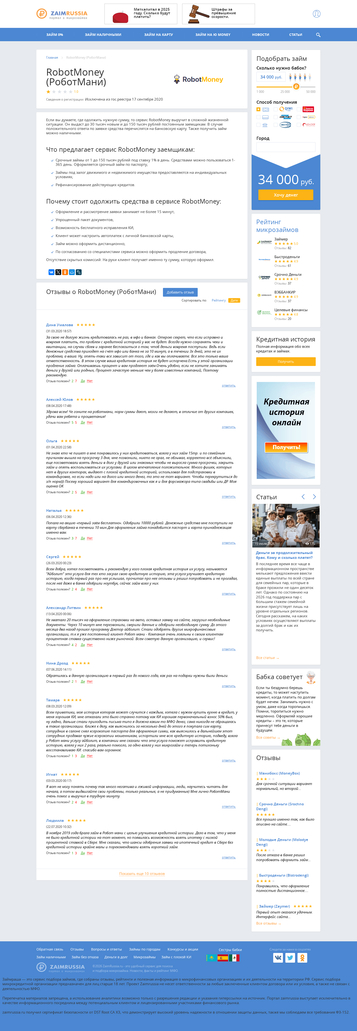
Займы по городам (144, 949)
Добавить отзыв (180, 292)
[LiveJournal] (79, 272)
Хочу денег (286, 195)
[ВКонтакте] (51, 272)
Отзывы (77, 949)
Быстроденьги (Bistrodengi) (284, 875)
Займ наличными (51, 957)
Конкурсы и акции (183, 949)
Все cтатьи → (268, 657)
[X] (58, 272)
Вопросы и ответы (106, 949)
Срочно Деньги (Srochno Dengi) (280, 806)
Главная (52, 57)
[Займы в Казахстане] (211, 957)
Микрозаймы (145, 957)
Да (83, 381)
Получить (286, 361)
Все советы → (268, 737)
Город (262, 138)
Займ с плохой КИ (176, 957)
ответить (229, 385)
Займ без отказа (85, 957)
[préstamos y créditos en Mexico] (234, 957)
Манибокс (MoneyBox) (279, 773)
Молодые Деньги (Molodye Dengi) (282, 842)
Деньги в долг (116, 957)
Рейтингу (219, 300)
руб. (278, 77)
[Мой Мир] (72, 272)
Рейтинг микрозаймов (277, 226)
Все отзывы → (268, 923)
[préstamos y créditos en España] (223, 957)
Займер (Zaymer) (274, 906)
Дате (234, 300)
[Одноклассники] (65, 272)
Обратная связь (49, 949)
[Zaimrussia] (61, 14)
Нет (90, 381)
